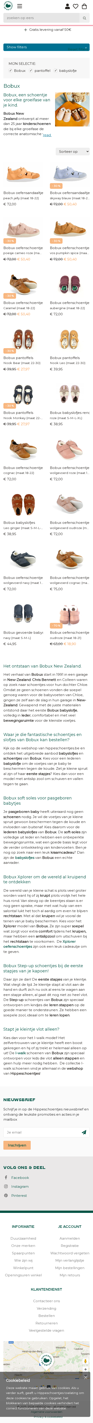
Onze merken (23, 1245)
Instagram (19, 1186)
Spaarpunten (23, 1253)
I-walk (20, 1053)
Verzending (46, 1308)
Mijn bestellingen (69, 1268)
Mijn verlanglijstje (69, 1260)
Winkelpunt (23, 1268)
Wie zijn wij (23, 1260)
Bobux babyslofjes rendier (70, 412)
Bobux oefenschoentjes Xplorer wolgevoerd (70, 632)
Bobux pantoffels (18, 358)
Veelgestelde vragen (46, 1330)
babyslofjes (24, 857)
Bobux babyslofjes (19, 522)
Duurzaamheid (23, 1238)
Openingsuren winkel (23, 1275)
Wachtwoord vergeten (69, 1253)
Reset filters (78, 49)
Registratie (70, 1245)
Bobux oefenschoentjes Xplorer (23, 248)
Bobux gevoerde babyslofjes (23, 632)
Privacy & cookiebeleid (48, 1416)
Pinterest (18, 1195)
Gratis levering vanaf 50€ (49, 29)
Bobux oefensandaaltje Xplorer (23, 193)
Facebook (19, 1177)
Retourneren (46, 1323)
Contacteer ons (46, 1301)
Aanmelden (70, 1238)
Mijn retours (70, 1275)
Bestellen (46, 1316)
